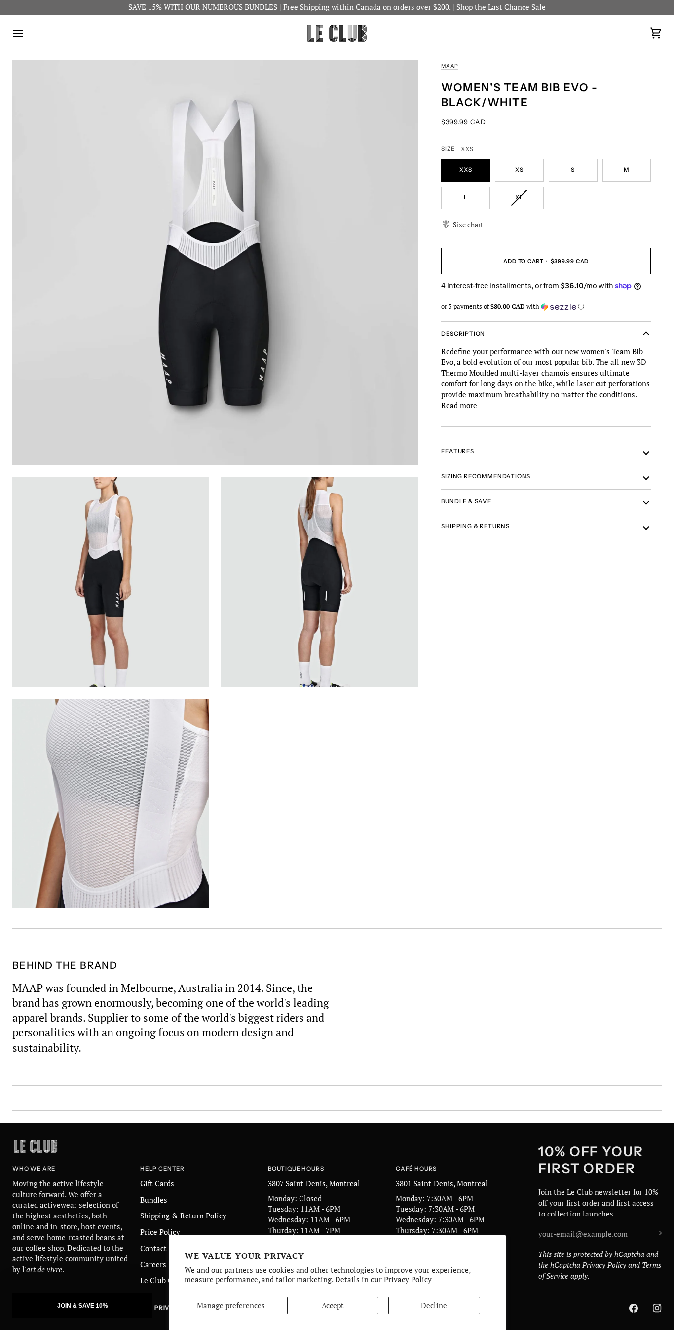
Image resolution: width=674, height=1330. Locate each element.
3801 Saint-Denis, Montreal (442, 1183)
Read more (459, 405)
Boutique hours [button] (296, 1168)
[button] (462, 224)
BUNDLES (261, 7)
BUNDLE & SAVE (466, 500)
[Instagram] (657, 1308)
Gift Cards (157, 1183)
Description (463, 333)
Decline (434, 1305)
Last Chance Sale (517, 7)
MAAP (449, 66)
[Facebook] (633, 1308)
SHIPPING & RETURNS (475, 526)
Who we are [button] (33, 1168)
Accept (333, 1305)
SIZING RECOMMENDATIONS (485, 476)
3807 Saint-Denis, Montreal (314, 1183)
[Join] (653, 1233)
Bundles (153, 1200)
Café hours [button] (416, 1168)
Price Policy (160, 1232)
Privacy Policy (408, 1279)
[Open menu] (27, 33)
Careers (153, 1264)
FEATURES (457, 451)
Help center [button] (162, 1168)
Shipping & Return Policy (183, 1215)
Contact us (158, 1248)
